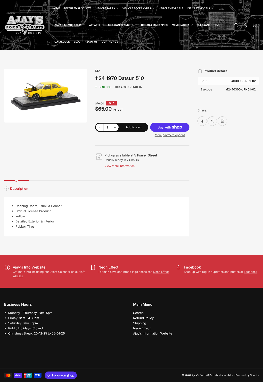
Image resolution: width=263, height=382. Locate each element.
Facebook (250, 271)
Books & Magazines (154, 25)
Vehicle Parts (105, 8)
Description (19, 188)
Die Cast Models (198, 8)
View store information (120, 166)
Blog (77, 41)
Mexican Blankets (121, 25)
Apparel (94, 25)
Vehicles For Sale (171, 8)
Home (56, 8)
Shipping (139, 323)
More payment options (170, 135)
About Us (91, 41)
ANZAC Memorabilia (68, 25)
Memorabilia (180, 25)
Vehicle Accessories (136, 8)
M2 (97, 71)
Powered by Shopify (247, 375)
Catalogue (62, 41)
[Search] (236, 25)
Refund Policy (143, 318)
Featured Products (77, 8)
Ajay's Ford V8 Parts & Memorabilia (212, 375)
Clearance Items (208, 25)
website (18, 275)
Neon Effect (161, 271)
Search (138, 313)
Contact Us (110, 41)
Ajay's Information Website (152, 333)
